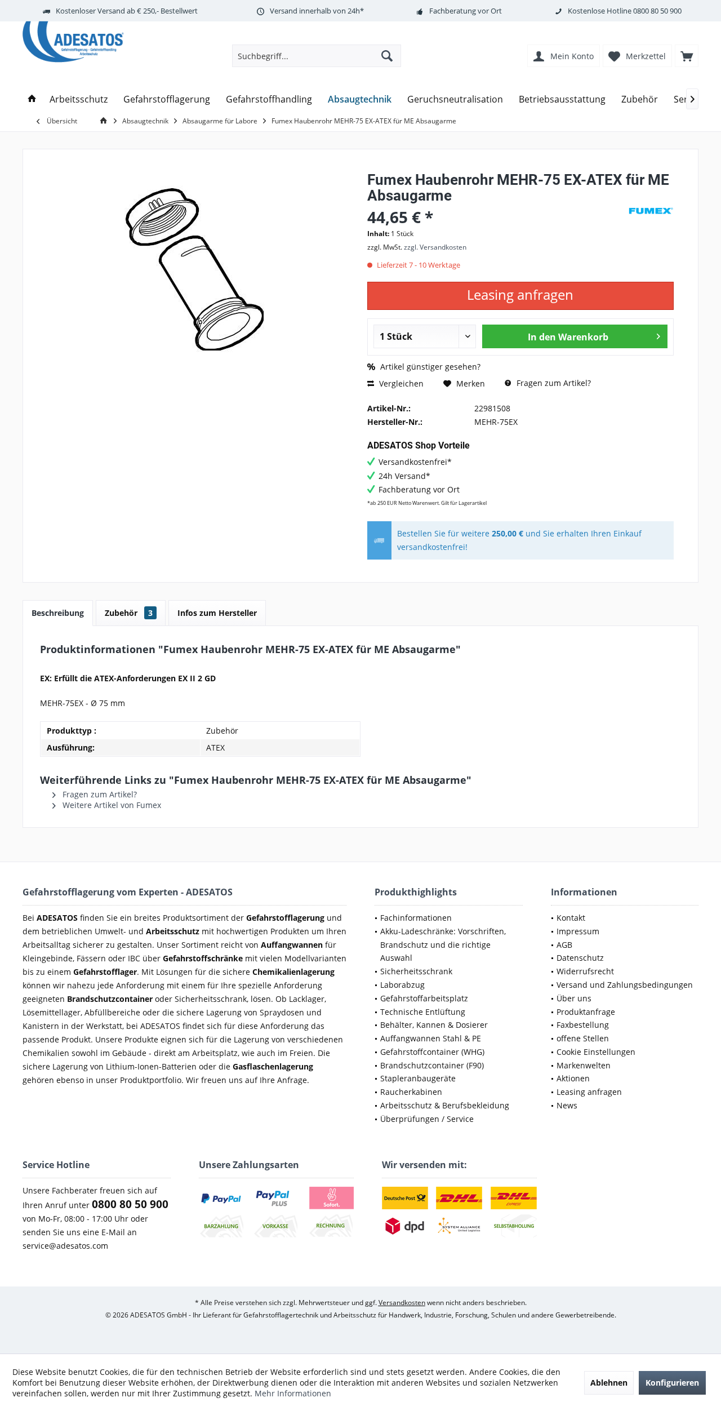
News (567, 1105)
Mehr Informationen (293, 1393)
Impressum (578, 931)
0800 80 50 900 (657, 11)
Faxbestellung (583, 1024)
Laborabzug (402, 984)
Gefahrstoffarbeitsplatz (424, 998)
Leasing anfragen (589, 1091)
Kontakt (571, 917)
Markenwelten (584, 1065)
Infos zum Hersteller (217, 612)
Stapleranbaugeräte (418, 1078)
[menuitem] (686, 56)
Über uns (574, 998)
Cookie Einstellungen (596, 1051)
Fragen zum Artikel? (552, 383)
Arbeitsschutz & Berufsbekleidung (444, 1105)
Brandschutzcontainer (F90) (432, 1065)
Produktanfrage (586, 1011)
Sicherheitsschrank (416, 971)
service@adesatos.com (65, 1245)
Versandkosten (402, 1302)
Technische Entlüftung (422, 1011)
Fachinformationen (416, 917)
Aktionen (573, 1078)
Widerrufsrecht (585, 971)
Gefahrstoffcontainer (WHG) (432, 1051)
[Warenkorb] (686, 56)
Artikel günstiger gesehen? (429, 366)
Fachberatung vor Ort (465, 11)
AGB (564, 944)
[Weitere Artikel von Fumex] (651, 211)
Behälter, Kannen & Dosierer (434, 1024)
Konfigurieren (672, 1382)
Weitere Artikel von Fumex (110, 805)
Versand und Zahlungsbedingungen (625, 984)
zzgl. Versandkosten (435, 247)
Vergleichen (400, 383)
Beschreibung (58, 612)
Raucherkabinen (411, 1091)
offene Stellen (583, 1038)
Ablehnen (608, 1382)
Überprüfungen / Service (427, 1118)
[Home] (32, 99)
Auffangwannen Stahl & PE (430, 1038)
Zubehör (129, 612)
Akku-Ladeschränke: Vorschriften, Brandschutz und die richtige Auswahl (443, 945)
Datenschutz (580, 957)
